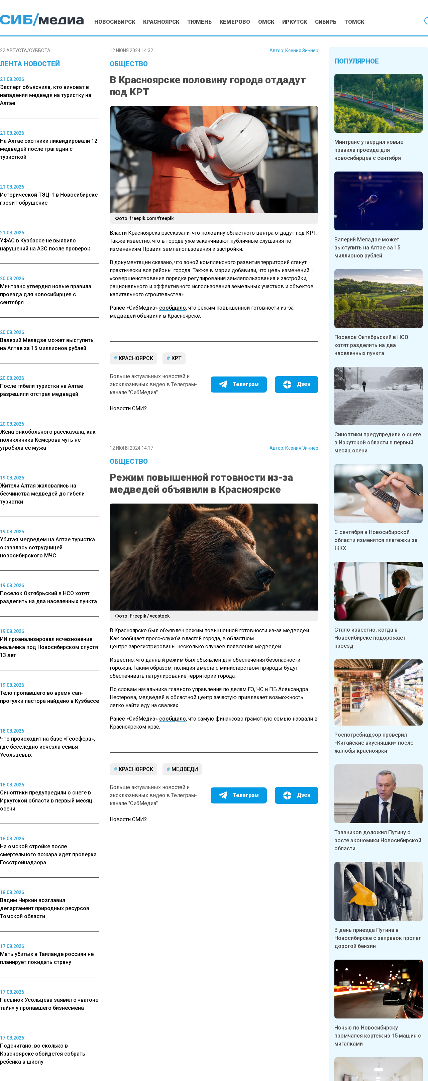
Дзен (303, 384)
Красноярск (161, 22)
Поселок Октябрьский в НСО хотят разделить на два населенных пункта (371, 345)
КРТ (176, 358)
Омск (266, 22)
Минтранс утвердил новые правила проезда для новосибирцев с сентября (368, 150)
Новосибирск (114, 22)
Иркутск (294, 22)
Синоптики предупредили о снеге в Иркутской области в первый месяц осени (377, 442)
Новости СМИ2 (128, 408)
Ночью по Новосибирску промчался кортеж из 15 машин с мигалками (377, 1035)
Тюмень (199, 22)
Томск (354, 22)
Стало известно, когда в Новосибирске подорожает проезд (370, 638)
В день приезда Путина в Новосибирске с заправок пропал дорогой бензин (378, 938)
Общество (129, 64)
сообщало (172, 308)
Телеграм (246, 384)
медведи (184, 769)
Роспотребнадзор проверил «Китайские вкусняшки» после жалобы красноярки (373, 743)
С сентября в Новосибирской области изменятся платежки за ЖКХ (376, 540)
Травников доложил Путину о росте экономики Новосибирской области (377, 840)
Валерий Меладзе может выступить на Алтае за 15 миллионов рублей (367, 247)
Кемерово (235, 22)
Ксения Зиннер (301, 50)
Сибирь (325, 22)
